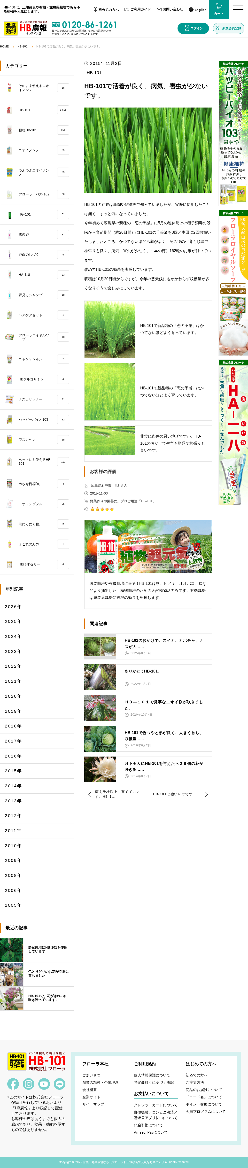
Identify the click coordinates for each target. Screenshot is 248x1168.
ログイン (196, 28)
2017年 (13, 741)
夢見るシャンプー (42, 295)
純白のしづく (41, 254)
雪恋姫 (42, 234)
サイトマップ (93, 1104)
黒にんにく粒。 (41, 524)
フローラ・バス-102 (42, 194)
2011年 (13, 830)
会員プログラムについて (206, 1111)
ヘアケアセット (41, 315)
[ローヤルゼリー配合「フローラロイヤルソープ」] (233, 283)
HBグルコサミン (41, 379)
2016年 (13, 756)
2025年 (13, 621)
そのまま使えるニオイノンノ (42, 88)
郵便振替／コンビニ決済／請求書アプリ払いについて (156, 1115)
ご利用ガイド (141, 9)
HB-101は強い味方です (173, 794)
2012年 (13, 815)
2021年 (13, 681)
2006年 (13, 890)
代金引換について (148, 1125)
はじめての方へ (201, 1063)
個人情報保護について (152, 1075)
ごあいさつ (91, 1075)
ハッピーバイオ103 (42, 419)
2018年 (13, 726)
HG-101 (42, 214)
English (200, 10)
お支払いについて (151, 1093)
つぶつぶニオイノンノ (42, 172)
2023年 (13, 651)
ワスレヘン (42, 439)
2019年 (13, 711)
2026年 (13, 606)
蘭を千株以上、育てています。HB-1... (117, 794)
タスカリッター (42, 399)
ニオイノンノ (42, 150)
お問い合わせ (173, 9)
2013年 (13, 800)
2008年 (13, 875)
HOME (4, 46)
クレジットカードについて (156, 1105)
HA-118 (42, 275)
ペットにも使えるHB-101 (42, 461)
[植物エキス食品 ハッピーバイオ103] (233, 133)
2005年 (13, 905)
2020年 (13, 696)
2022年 (13, 666)
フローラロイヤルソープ (42, 337)
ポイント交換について (204, 1104)
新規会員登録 (231, 28)
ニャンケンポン (42, 359)
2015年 (13, 770)
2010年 (13, 845)
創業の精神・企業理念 (100, 1082)
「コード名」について (204, 1097)
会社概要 (89, 1090)
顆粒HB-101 (42, 130)
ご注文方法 (195, 1082)
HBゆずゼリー (41, 564)
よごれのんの (41, 544)
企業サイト (91, 1097)
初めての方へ (108, 10)
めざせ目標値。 (41, 484)
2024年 (13, 636)
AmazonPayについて (151, 1132)
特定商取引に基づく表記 (154, 1082)
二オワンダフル (42, 504)
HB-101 (22, 46)
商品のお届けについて (204, 1090)
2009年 (13, 860)
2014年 (13, 785)
